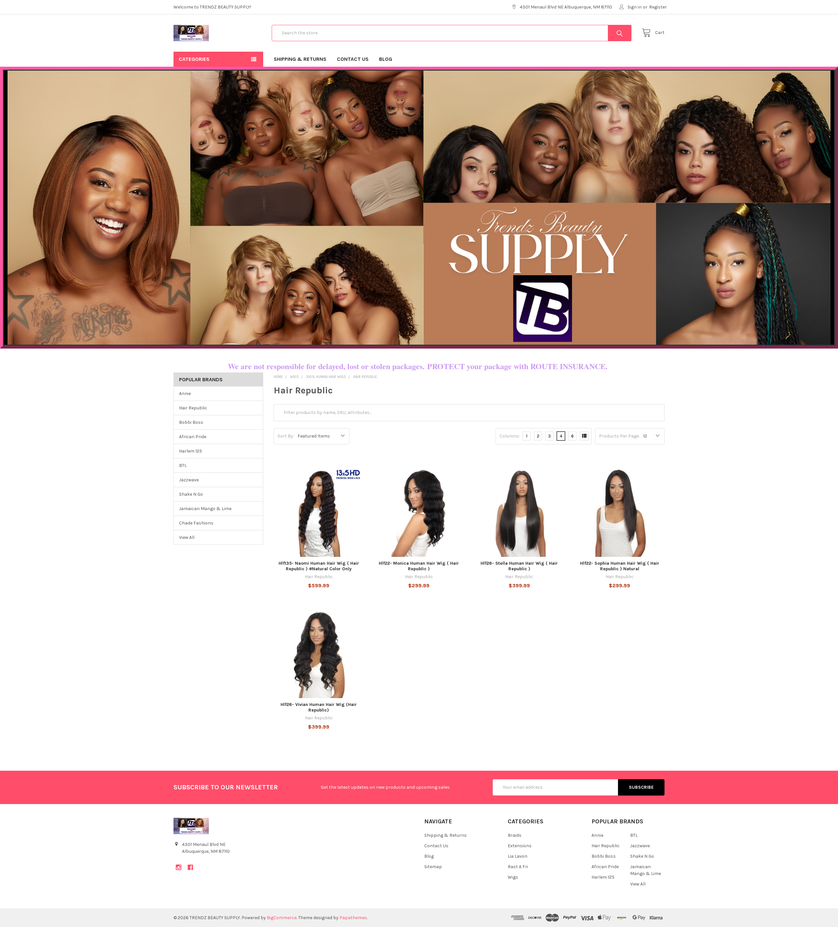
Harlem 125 (190, 451)
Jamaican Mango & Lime (205, 508)
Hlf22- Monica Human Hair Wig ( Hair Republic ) (419, 566)
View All (186, 537)
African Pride (192, 436)
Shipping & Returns (300, 59)
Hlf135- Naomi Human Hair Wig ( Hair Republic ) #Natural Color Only (319, 566)
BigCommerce (282, 917)
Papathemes (353, 917)
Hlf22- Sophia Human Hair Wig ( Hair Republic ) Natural (619, 566)
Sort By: (286, 436)
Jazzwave (189, 480)
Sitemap (433, 866)
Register (658, 7)
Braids (514, 835)
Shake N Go (191, 494)
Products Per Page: (619, 436)
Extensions (520, 846)
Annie (185, 393)
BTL (183, 465)
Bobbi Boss (191, 422)
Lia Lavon (517, 856)
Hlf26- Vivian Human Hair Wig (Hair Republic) (319, 707)
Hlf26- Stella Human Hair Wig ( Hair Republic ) (519, 566)
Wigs (513, 877)
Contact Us (353, 59)
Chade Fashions (196, 523)
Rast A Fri (518, 866)
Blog (385, 59)
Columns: (510, 436)
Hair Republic (193, 408)
